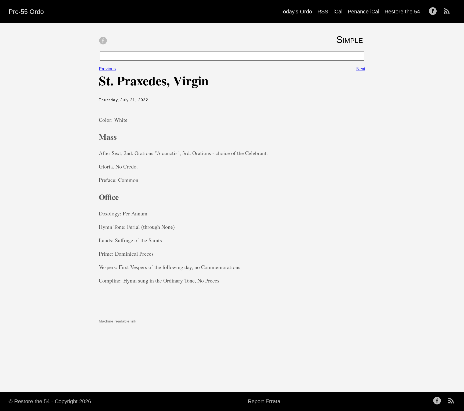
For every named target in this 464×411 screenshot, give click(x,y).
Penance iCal (363, 11)
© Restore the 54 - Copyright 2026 (50, 401)
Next (360, 69)
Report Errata (264, 401)
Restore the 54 (402, 11)
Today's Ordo (296, 11)
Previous (107, 69)
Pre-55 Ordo (26, 11)
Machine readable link (117, 321)
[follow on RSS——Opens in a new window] (448, 11)
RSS (322, 11)
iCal (338, 11)
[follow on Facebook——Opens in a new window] (434, 11)
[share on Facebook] (103, 41)
